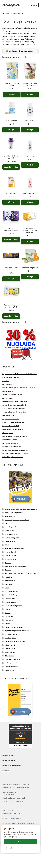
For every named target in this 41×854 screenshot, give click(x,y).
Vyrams (7, 624)
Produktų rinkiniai (11, 663)
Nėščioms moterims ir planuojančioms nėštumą (20, 573)
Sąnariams (8, 584)
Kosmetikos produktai (12, 634)
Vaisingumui (9, 616)
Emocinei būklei (10, 541)
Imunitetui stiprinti (11, 552)
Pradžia (7, 13)
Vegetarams (9, 620)
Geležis (7, 545)
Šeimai (7, 588)
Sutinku (20, 842)
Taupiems (8, 609)
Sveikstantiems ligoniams (13, 606)
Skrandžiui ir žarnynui (12, 595)
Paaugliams (9, 577)
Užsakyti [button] (12, 94)
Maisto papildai (10, 652)
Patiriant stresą (10, 581)
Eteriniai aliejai (10, 649)
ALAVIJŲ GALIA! (12, 5)
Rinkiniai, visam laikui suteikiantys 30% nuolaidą (21, 509)
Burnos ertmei (9, 530)
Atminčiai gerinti (10, 527)
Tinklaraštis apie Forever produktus (12, 457)
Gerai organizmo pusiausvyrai (14, 548)
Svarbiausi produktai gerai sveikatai (17, 520)
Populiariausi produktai (12, 659)
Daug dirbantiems (11, 534)
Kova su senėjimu (10, 559)
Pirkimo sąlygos (8, 755)
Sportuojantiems (10, 602)
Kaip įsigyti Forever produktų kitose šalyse (16, 453)
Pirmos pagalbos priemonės (14, 513)
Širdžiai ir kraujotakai (12, 591)
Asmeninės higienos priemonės (15, 641)
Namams (8, 570)
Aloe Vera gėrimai (10, 638)
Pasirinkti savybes (11, 167)
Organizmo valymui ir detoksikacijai (17, 631)
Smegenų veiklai (10, 598)
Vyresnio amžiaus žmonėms (14, 627)
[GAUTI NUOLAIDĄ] (20, 344)
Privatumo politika (9, 760)
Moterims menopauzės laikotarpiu (16, 566)
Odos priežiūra (9, 656)
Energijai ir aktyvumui (12, 538)
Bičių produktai (10, 645)
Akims (7, 523)
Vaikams (7, 613)
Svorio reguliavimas (11, 666)
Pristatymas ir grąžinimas (11, 765)
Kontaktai (6, 771)
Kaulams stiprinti (10, 556)
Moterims (8, 563)
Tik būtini (8, 848)
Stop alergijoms (10, 670)
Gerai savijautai (10, 516)
